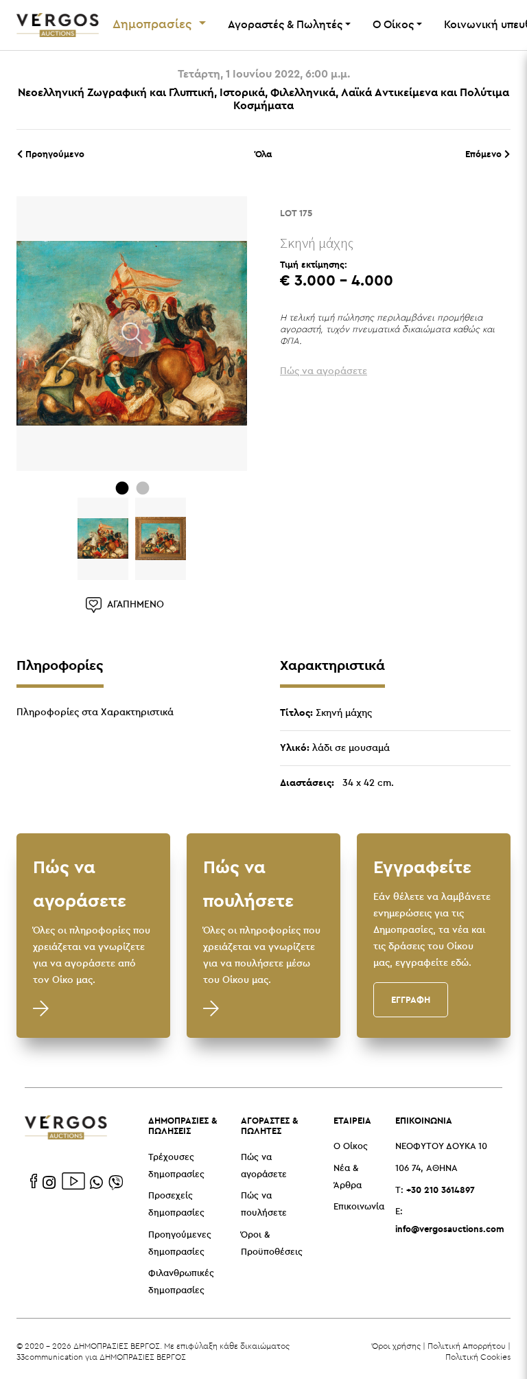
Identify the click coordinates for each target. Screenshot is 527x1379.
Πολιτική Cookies (478, 1357)
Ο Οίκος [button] (393, 25)
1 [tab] (122, 488)
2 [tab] (142, 488)
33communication (49, 1357)
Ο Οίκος (350, 1146)
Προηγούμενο (53, 153)
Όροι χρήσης (396, 1346)
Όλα (263, 153)
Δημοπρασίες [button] (154, 24)
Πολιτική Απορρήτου (467, 1346)
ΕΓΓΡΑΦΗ (410, 999)
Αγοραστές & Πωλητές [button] (285, 25)
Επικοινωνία (358, 1207)
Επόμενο (484, 153)
